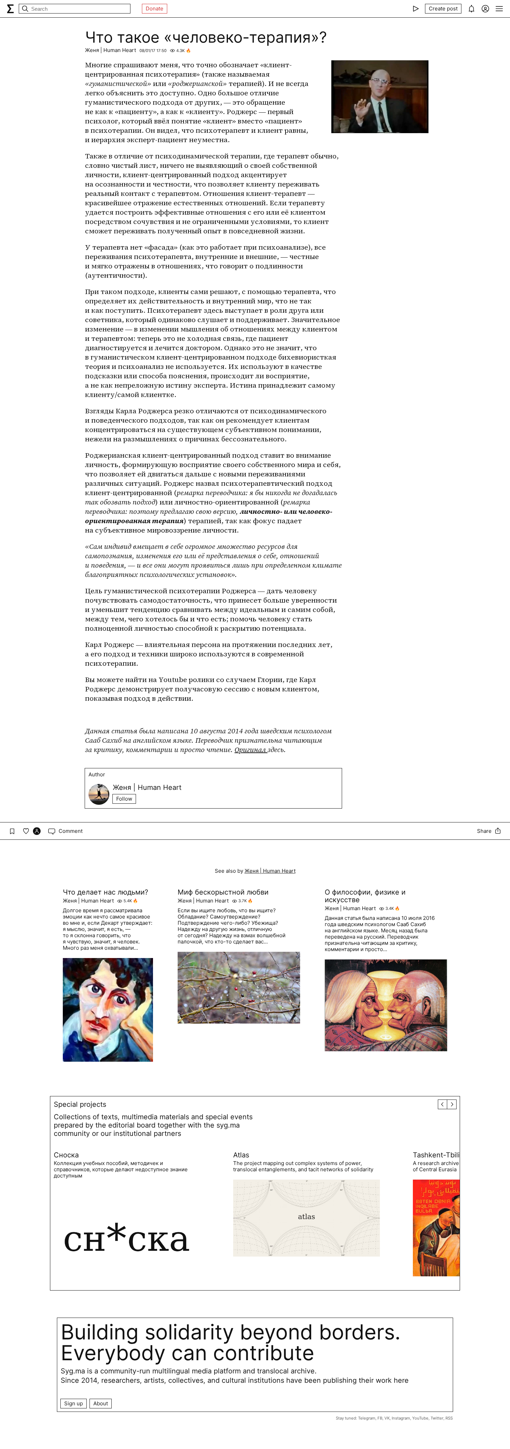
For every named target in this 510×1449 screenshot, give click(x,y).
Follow (124, 798)
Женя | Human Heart (110, 50)
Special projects (80, 1104)
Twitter (437, 1418)
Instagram (401, 1418)
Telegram (366, 1418)
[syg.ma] (10, 8)
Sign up (73, 1403)
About (100, 1403)
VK (387, 1418)
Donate (154, 8)
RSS (449, 1418)
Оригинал (251, 749)
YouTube (420, 1418)
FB (379, 1418)
